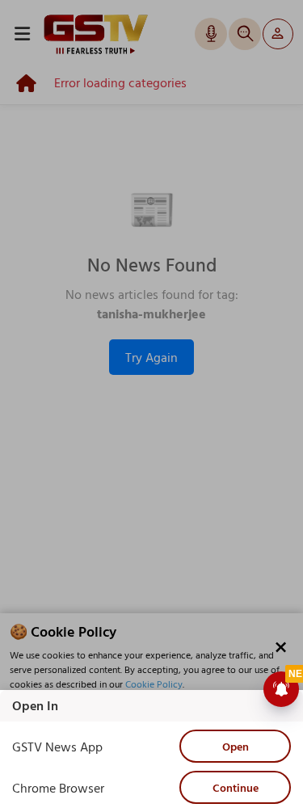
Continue (236, 787)
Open (235, 746)
